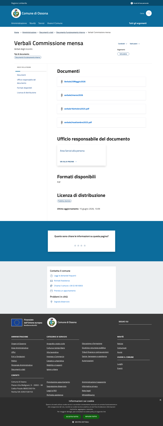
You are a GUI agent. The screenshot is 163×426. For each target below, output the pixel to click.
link (104, 412)
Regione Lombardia (19, 3)
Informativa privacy (90, 386)
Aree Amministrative (19, 347)
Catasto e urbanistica (55, 360)
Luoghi (120, 364)
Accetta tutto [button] (72, 417)
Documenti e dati (46, 32)
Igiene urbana (52, 369)
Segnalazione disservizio (56, 386)
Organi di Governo (18, 343)
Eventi (120, 368)
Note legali (86, 390)
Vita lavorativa (52, 352)
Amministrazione (29, 32)
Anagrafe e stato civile (56, 343)
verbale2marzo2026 (73, 95)
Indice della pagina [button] (24, 67)
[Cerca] (149, 13)
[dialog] (81, 411)
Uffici (13, 352)
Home (16, 32)
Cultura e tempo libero (56, 347)
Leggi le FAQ (52, 390)
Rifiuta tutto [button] (91, 417)
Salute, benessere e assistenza (94, 356)
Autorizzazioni (88, 360)
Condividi (121, 43)
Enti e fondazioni (18, 356)
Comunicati (121, 347)
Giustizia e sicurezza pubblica (94, 347)
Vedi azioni (134, 43)
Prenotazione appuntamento (58, 382)
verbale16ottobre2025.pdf (76, 108)
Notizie (120, 343)
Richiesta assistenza (55, 394)
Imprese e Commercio (55, 356)
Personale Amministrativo (21, 365)
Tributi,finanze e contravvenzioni (95, 352)
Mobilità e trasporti (54, 365)
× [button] (160, 400)
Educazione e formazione (92, 343)
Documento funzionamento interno (70, 32)
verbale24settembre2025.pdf (78, 122)
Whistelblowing (88, 394)
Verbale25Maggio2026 (74, 81)
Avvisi (119, 352)
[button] (81, 422)
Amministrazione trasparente (94, 382)
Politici (14, 360)
